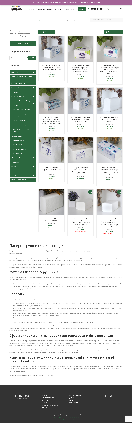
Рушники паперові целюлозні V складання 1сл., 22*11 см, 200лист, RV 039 (51, 169)
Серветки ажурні (17, 145)
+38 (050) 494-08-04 (58, 417)
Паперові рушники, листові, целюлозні (22, 115)
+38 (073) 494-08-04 (73, 417)
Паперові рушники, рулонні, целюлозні (21, 130)
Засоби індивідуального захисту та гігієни (22, 78)
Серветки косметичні (19, 153)
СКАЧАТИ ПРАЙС (23, 43)
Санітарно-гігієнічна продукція (35, 20)
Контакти (45, 400)
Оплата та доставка (48, 398)
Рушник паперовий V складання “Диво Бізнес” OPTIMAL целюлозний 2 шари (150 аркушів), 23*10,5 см (109, 171)
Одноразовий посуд (17, 96)
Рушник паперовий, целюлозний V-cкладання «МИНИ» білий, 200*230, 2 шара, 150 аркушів (80, 222)
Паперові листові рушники (21, 109)
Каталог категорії (114, 32)
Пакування (14, 166)
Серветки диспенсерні (19, 149)
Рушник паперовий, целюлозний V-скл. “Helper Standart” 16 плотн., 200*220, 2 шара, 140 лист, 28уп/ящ (109, 69)
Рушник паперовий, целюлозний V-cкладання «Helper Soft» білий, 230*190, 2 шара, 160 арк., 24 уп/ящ (109, 222)
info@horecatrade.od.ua (68, 420)
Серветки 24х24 (17, 136)
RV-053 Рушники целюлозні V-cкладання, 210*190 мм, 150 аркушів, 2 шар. (80, 119)
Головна (12, 20)
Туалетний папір (17, 158)
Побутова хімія (16, 88)
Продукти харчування (18, 180)
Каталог (20, 20)
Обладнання (15, 92)
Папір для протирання (19, 120)
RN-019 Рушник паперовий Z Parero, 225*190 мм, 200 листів (109, 119)
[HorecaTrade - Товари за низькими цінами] (16, 9)
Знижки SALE (15, 162)
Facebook (106, 396)
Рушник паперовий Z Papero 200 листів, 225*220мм (51, 220)
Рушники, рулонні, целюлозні (22, 125)
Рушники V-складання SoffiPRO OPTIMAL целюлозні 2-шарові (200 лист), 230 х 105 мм (80, 170)
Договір (72, 398)
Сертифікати (73, 403)
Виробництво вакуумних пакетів (50, 406)
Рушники (50, 20)
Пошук (81, 9)
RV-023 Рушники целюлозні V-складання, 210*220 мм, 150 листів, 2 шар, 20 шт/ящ (51, 67)
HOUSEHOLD (15, 72)
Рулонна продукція (18, 83)
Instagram (111, 396)
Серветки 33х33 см (18, 140)
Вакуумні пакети (16, 171)
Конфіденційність (75, 395)
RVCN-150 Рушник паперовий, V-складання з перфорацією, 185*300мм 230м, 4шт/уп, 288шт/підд (51, 120)
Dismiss (97, 2)
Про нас (72, 400)
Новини (44, 403)
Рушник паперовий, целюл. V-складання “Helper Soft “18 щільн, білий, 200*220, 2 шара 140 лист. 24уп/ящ (80, 68)
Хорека (13, 175)
